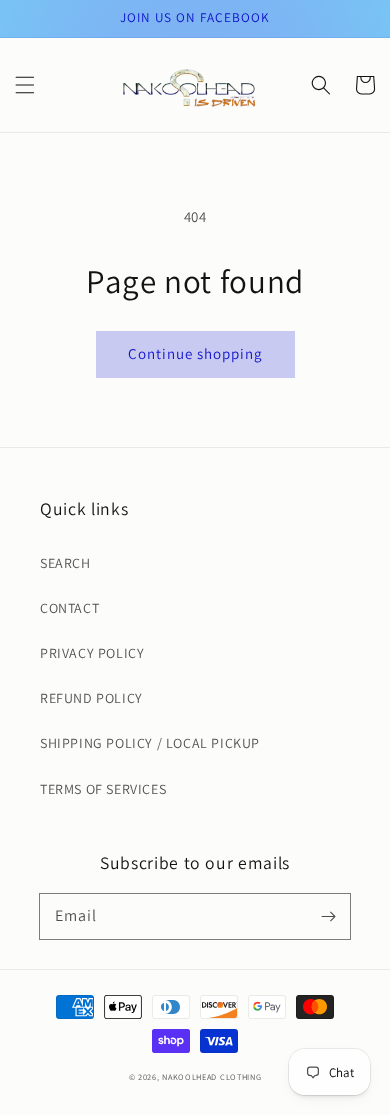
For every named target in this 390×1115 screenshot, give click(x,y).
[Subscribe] (328, 916)
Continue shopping (195, 353)
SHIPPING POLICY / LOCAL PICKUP (150, 743)
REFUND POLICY (91, 698)
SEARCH (65, 563)
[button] (25, 85)
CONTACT (69, 608)
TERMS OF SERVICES (103, 789)
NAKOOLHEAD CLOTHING (211, 1076)
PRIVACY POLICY (92, 653)
